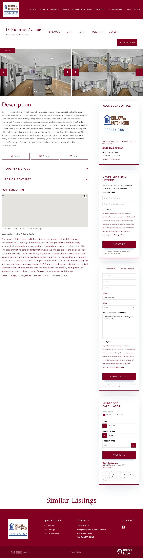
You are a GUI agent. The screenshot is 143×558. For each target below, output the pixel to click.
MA (19, 276)
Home (4, 276)
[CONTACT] (127, 42)
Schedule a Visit (127, 269)
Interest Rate (108, 441)
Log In (128, 9)
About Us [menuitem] (79, 9)
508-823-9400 (116, 9)
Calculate (119, 455)
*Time (104, 303)
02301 (45, 276)
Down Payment (109, 431)
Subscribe (119, 244)
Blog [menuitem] (89, 9)
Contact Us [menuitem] (99, 9)
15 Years (120, 415)
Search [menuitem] (32, 9)
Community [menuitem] (66, 9)
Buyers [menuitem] (43, 9)
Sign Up (136, 9)
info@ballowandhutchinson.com (91, 530)
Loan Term (107, 412)
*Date (104, 293)
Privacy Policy (119, 235)
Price (104, 421)
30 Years (109, 415)
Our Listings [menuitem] (49, 530)
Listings (12, 276)
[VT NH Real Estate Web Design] (124, 552)
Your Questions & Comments (114, 313)
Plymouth (26, 276)
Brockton (37, 276)
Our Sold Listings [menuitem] (51, 534)
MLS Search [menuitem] (49, 526)
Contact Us (106, 159)
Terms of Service (113, 386)
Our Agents (115, 159)
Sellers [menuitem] (53, 9)
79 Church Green (85, 535)
